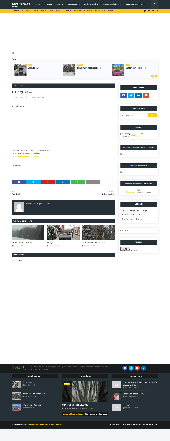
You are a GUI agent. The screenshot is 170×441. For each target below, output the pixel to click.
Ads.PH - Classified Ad (56, 11)
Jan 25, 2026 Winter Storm (22, 242)
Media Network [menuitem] (90, 4)
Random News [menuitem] (72, 4)
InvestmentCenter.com (131, 148)
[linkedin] (157, 11)
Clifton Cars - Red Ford (136, 68)
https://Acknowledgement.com (25, 156)
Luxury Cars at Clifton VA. (133, 394)
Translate (139, 136)
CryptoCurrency (127, 219)
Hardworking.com (18, 11)
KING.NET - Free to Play (74, 11)
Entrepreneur (134, 211)
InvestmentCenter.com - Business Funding (98, 11)
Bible (133, 215)
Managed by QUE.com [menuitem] (43, 4)
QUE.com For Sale (114, 424)
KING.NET (133, 166)
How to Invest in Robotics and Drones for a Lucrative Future (140, 383)
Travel (124, 211)
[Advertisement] (85, 34)
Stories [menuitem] (58, 4)
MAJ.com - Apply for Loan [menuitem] (112, 4)
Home (15, 85)
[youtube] (153, 11)
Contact (35, 11)
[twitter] (149, 11)
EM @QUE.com (19, 98)
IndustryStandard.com (133, 184)
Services (43, 11)
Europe (144, 211)
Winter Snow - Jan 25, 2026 (75, 405)
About (28, 11)
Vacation (125, 215)
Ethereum (139, 219)
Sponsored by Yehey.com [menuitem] (135, 4)
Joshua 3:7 (127, 405)
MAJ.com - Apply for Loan (132, 424)
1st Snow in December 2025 (89, 68)
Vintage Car (33, 68)
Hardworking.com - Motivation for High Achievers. (43, 424)
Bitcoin (140, 215)
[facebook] (144, 11)
